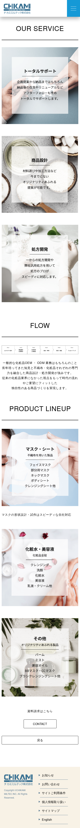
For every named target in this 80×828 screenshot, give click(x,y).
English (47, 819)
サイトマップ (51, 810)
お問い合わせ (51, 784)
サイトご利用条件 (54, 793)
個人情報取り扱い (54, 802)
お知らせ (48, 775)
